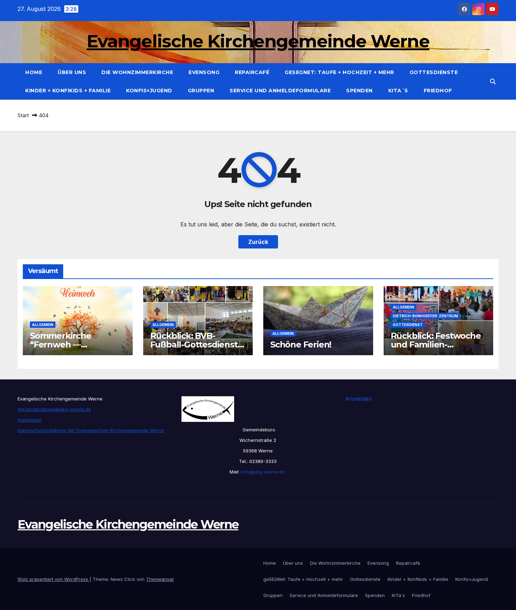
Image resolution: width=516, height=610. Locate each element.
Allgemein (42, 325)
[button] (493, 81)
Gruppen (201, 90)
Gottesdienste (434, 72)
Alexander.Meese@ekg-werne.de (54, 409)
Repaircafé (252, 72)
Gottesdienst (408, 325)
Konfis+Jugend (149, 90)
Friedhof (438, 90)
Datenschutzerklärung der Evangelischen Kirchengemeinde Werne (91, 430)
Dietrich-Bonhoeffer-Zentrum (425, 316)
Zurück (258, 241)
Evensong (203, 72)
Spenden (359, 90)
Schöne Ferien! (300, 344)
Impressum (29, 420)
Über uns (72, 72)
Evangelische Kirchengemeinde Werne (258, 41)
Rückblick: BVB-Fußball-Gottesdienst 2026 (194, 344)
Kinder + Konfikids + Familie (68, 90)
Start (23, 115)
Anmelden (358, 398)
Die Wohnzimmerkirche (137, 72)
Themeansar (160, 579)
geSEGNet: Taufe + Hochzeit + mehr (339, 72)
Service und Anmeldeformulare (280, 90)
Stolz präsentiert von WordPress (54, 579)
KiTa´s (398, 90)
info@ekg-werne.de (262, 472)
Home (33, 72)
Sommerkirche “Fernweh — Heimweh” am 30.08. (72, 344)
